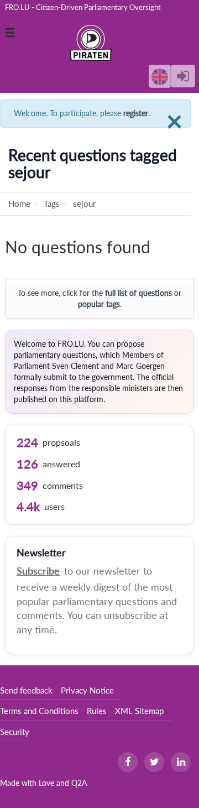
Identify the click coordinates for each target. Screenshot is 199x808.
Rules (97, 711)
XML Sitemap (139, 711)
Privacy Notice (87, 690)
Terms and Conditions (39, 711)
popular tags (99, 304)
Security (14, 732)
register (135, 113)
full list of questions (138, 293)
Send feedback (26, 690)
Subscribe (38, 571)
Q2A (79, 783)
